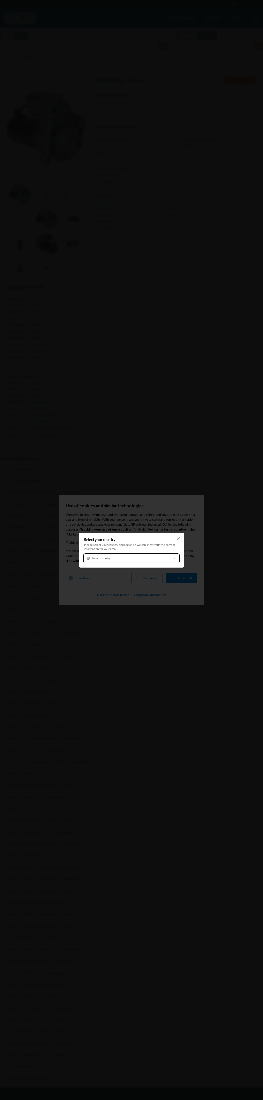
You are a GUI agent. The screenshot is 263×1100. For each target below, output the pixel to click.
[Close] (178, 538)
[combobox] (131, 558)
